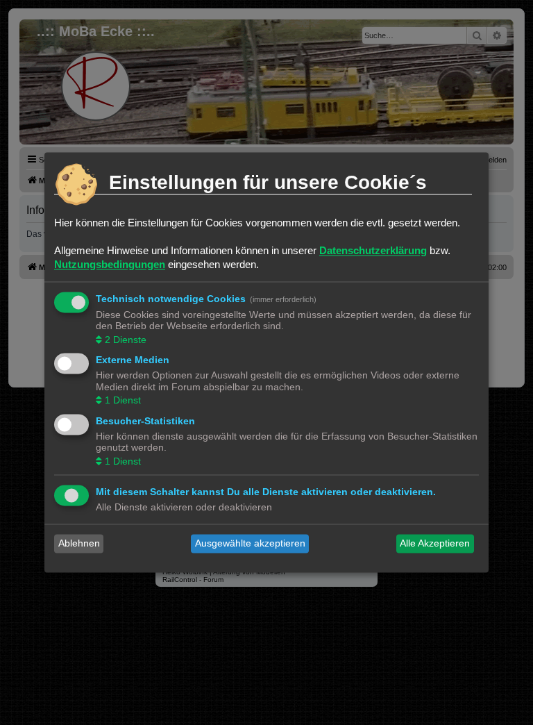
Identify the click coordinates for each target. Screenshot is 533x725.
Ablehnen (79, 543)
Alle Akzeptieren (435, 543)
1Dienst (123, 400)
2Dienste (125, 339)
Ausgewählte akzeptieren (250, 543)
